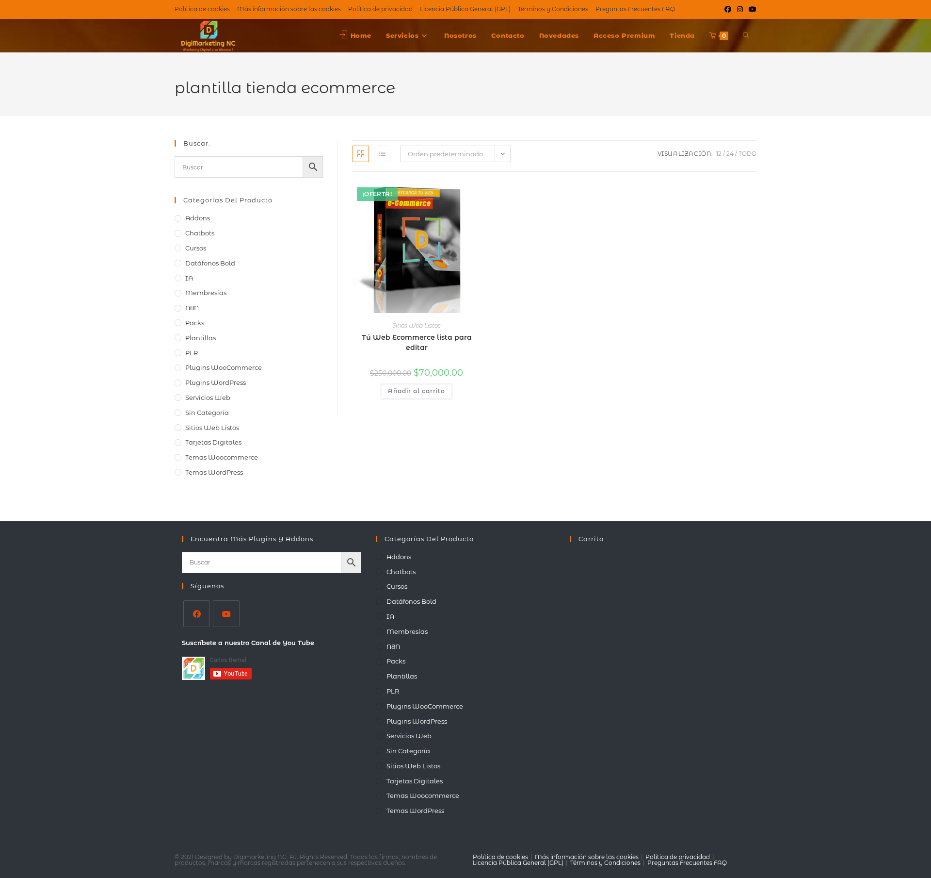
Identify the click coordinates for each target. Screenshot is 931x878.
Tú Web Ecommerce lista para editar (417, 342)
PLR (191, 353)
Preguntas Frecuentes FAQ (687, 862)
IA (189, 278)
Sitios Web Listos (416, 325)
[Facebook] (196, 613)
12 (719, 153)
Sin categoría (207, 412)
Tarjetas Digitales (213, 442)
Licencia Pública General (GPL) (518, 862)
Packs (194, 323)
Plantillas (200, 338)
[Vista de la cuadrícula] (361, 154)
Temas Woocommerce (221, 457)
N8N (192, 308)
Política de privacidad (677, 857)
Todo (747, 153)
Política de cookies (500, 857)
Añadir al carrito (416, 391)
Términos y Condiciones (605, 862)
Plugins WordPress (215, 382)
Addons (197, 218)
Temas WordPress (214, 472)
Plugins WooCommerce (223, 367)
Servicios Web (207, 397)
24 (730, 153)
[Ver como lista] (382, 154)
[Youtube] (226, 613)
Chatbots (199, 233)
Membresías (205, 293)
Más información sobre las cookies (587, 857)
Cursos (195, 248)
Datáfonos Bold (210, 263)
